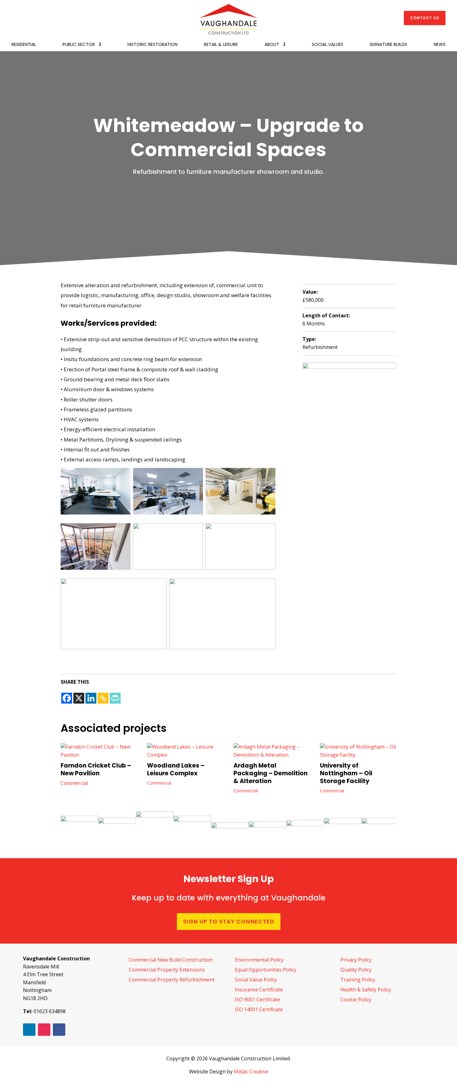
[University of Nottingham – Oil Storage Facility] (358, 751)
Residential (24, 45)
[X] (78, 698)
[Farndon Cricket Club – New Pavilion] (99, 751)
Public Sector (78, 45)
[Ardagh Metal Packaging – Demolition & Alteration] (271, 751)
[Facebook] (66, 698)
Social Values (327, 45)
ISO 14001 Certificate (259, 1009)
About (272, 45)
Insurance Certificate (259, 989)
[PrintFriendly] (115, 698)
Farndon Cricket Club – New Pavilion (96, 769)
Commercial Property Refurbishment (172, 979)
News (439, 45)
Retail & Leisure (221, 45)
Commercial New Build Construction (171, 959)
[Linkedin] (90, 698)
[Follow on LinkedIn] (29, 1029)
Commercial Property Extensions (167, 969)
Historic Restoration (152, 45)
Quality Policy (356, 969)
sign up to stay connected (228, 921)
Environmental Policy (259, 959)
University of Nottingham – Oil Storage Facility (346, 773)
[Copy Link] (103, 698)
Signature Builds (388, 45)
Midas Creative (251, 1071)
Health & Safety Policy (365, 989)
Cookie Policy (355, 999)
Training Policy (357, 979)
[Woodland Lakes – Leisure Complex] (185, 751)
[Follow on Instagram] (44, 1029)
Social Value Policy (256, 979)
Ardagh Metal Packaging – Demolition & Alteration (270, 773)
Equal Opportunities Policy (265, 969)
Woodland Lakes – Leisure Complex (176, 769)
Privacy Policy (356, 959)
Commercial (74, 783)
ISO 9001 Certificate (257, 999)
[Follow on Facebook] (59, 1029)
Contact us (424, 17)
